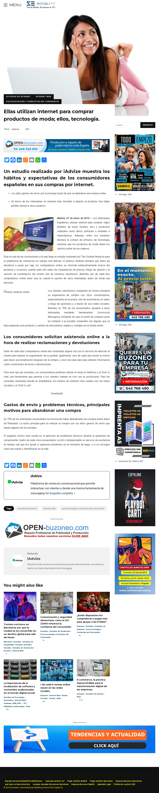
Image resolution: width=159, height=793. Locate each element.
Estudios (17, 642)
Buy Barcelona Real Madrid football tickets (23, 781)
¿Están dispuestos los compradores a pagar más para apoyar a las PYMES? (93, 602)
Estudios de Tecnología (14, 697)
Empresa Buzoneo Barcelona (129, 781)
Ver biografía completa (59, 493)
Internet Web (43, 97)
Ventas (52, 698)
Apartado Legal (104, 784)
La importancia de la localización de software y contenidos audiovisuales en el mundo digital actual (20, 669)
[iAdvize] (17, 566)
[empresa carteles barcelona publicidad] (135, 593)
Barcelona (8, 642)
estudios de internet (27, 508)
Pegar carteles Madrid (77, 781)
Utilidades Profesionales (14, 707)
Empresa (80, 626)
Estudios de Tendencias (23, 648)
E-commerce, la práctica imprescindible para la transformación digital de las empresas (93, 667)
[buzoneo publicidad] (57, 151)
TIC (24, 703)
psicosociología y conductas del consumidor (83, 508)
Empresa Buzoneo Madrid (82, 784)
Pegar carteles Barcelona (101, 781)
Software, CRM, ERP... (13, 703)
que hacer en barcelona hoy (17, 784)
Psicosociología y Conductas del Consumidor (32, 102)
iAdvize (15, 129)
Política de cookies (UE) (124, 784)
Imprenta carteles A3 (54, 781)
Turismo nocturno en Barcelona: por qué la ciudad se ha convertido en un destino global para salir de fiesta (20, 606)
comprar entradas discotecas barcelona (50, 784)
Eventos (7, 651)
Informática (8, 700)
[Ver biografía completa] (75, 493)
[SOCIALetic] (41, 5)
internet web (49, 508)
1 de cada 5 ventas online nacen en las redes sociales (56, 670)
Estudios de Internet (18, 97)
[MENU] (5, 5)
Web (28, 707)
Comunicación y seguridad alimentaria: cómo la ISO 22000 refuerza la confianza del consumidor (56, 603)
